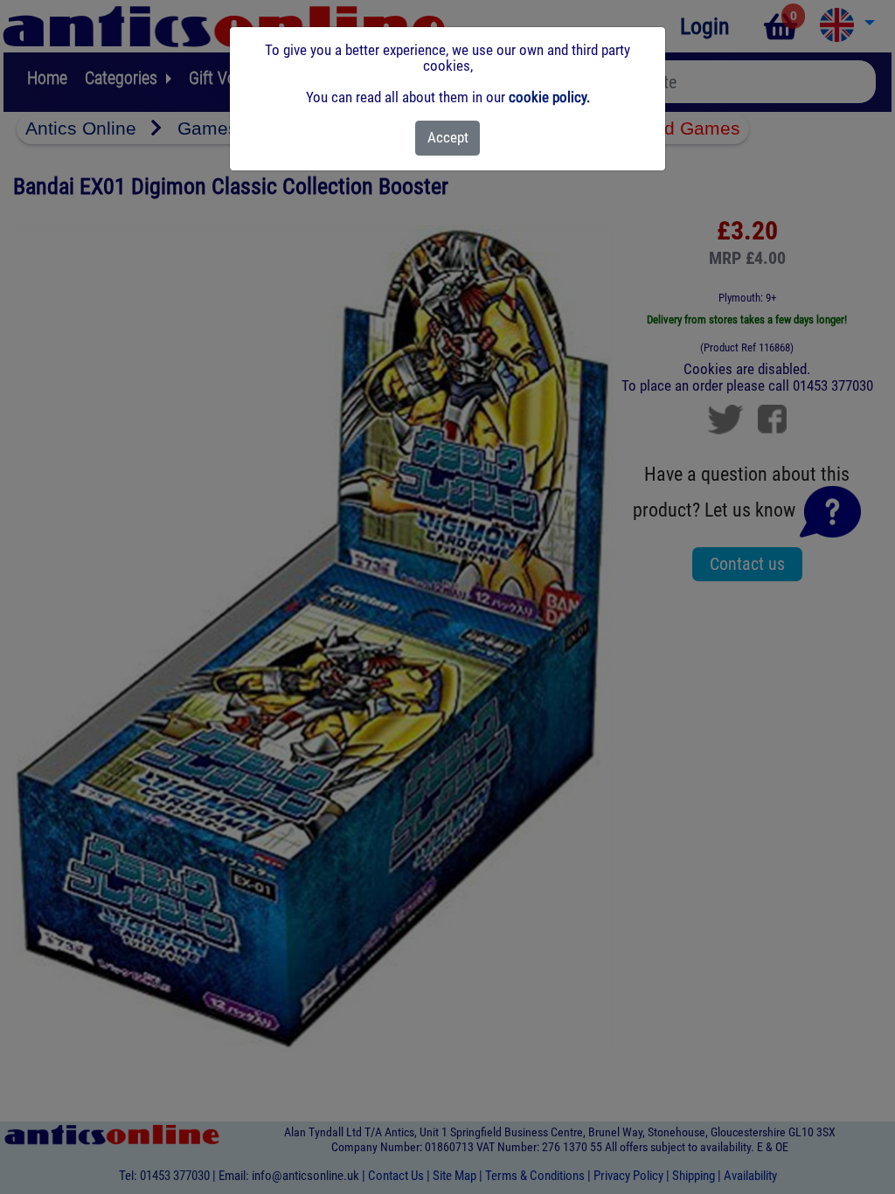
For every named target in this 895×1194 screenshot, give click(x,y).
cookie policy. (549, 97)
